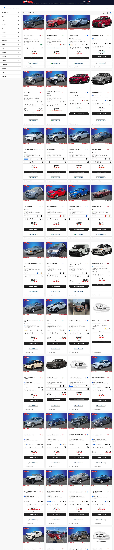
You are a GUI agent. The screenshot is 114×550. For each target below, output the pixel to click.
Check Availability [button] (34, 58)
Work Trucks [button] (62, 3)
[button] (43, 22)
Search (107, 7)
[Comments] (42, 48)
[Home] (32, 4)
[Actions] (42, 35)
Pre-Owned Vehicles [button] (53, 3)
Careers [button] (77, 3)
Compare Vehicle (29, 66)
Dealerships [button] (37, 3)
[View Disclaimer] (33, 48)
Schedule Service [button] (70, 3)
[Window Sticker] (88, 48)
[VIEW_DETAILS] (101, 307)
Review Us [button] (88, 3)
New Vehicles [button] (44, 3)
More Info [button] (82, 3)
